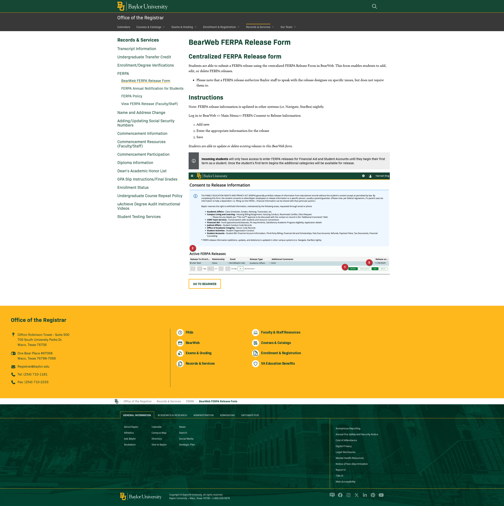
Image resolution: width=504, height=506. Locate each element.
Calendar (157, 426)
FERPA (123, 73)
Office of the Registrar (140, 17)
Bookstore (129, 444)
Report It (341, 469)
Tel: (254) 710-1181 (32, 374)
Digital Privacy (344, 446)
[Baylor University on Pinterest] (372, 497)
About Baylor (131, 426)
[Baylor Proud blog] (331, 497)
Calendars (123, 27)
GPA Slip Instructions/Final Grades (147, 179)
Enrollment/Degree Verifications (145, 65)
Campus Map (159, 432)
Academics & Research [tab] (172, 415)
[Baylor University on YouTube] (380, 497)
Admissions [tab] (227, 415)
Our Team (286, 27)
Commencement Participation (143, 154)
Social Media (186, 438)
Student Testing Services (139, 216)
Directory (157, 438)
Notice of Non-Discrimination (352, 463)
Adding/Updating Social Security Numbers (145, 123)
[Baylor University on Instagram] (348, 497)
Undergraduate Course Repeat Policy (149, 195)
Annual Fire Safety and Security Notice (357, 434)
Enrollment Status (133, 187)
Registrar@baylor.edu (33, 366)
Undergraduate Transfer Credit (144, 56)
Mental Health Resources (350, 457)
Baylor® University (192, 494)
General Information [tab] (137, 415)
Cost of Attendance (346, 440)
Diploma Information (135, 162)
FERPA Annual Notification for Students (152, 88)
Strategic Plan (187, 444)
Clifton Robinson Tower (35, 334)
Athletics (129, 432)
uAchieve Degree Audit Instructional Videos (148, 206)
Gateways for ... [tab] (251, 415)
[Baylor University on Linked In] (364, 497)
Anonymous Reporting (348, 428)
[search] (375, 6)
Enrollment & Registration (219, 27)
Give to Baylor (159, 444)
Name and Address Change (141, 112)
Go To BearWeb (204, 283)
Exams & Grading (182, 27)
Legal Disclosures (345, 452)
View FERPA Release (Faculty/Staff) (149, 103)
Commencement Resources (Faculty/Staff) (141, 143)
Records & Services (258, 27)
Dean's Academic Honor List (142, 170)
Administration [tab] (204, 415)
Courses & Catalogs (148, 27)
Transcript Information (136, 48)
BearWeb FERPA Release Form (145, 80)
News (182, 426)
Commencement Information (142, 133)
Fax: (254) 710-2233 (33, 381)
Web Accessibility (345, 481)
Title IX (339, 475)
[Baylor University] (141, 6)
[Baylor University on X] (356, 497)
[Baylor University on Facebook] (339, 497)
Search (183, 432)
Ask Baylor (130, 438)
